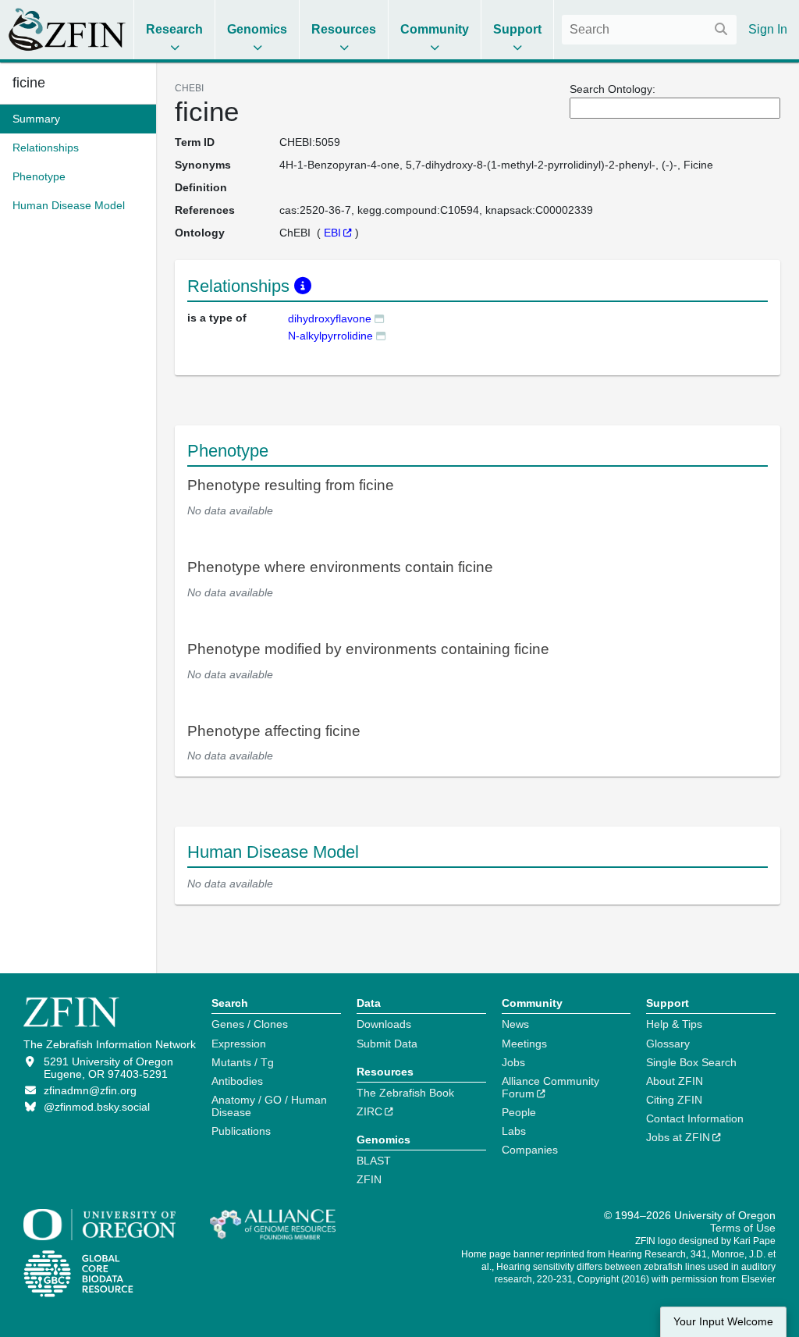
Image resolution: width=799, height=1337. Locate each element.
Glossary (668, 1043)
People (519, 1112)
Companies (530, 1149)
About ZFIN (674, 1081)
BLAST (374, 1160)
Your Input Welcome (723, 1322)
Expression (238, 1043)
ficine (28, 83)
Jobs (513, 1062)
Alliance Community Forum (550, 1087)
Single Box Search (691, 1062)
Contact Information (695, 1118)
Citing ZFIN (674, 1099)
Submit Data (387, 1043)
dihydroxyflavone (329, 318)
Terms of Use (743, 1227)
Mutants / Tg (242, 1062)
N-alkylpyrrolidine (330, 335)
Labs (514, 1131)
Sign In (767, 29)
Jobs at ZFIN (678, 1137)
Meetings (524, 1043)
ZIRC (369, 1111)
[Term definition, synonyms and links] (379, 318)
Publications (241, 1131)
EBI (332, 232)
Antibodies (237, 1081)
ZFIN (369, 1179)
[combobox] (649, 29)
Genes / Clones (249, 1024)
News (515, 1024)
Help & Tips (674, 1024)
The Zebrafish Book (405, 1092)
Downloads (384, 1024)
